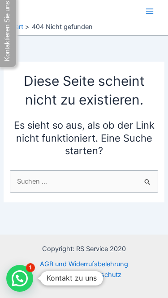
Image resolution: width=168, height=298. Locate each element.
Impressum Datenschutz (84, 275)
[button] (19, 278)
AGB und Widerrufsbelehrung (84, 264)
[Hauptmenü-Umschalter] (149, 11)
